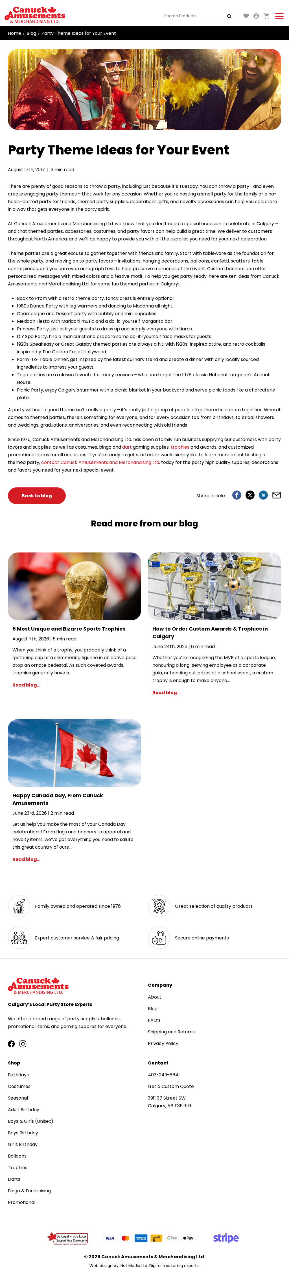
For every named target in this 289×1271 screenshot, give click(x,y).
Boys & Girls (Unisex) (30, 1121)
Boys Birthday (23, 1133)
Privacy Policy (163, 1043)
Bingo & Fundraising (29, 1191)
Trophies (17, 1167)
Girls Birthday (23, 1144)
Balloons (17, 1156)
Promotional (21, 1202)
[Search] (229, 16)
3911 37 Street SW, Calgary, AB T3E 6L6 (169, 1102)
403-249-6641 (164, 1075)
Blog (31, 33)
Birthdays (18, 1075)
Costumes (19, 1086)
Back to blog (37, 496)
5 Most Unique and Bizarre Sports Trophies (69, 628)
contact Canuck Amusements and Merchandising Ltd (100, 462)
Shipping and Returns (171, 1032)
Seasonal (18, 1098)
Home (14, 33)
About (154, 997)
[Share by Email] (276, 495)
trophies (180, 447)
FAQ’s (154, 1020)
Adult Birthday (23, 1109)
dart (127, 447)
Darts (14, 1179)
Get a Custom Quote (171, 1086)
